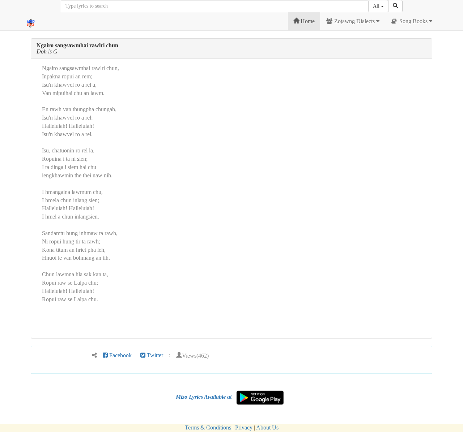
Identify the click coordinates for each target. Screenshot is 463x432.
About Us (267, 427)
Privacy (243, 427)
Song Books (413, 21)
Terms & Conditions (208, 427)
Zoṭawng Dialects (354, 21)
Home (307, 21)
